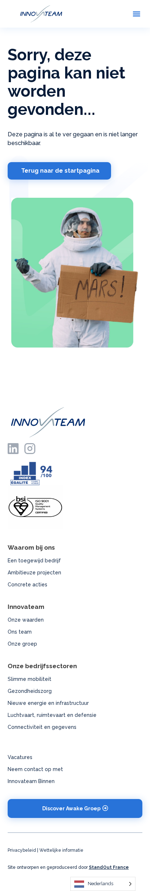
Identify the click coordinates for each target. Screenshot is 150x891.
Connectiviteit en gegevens (42, 727)
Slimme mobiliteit (29, 679)
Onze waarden (26, 620)
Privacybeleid (22, 850)
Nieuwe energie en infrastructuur (48, 703)
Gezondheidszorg (30, 691)
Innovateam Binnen (31, 781)
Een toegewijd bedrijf (34, 560)
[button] (136, 14)
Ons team (20, 632)
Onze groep (22, 644)
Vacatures (20, 757)
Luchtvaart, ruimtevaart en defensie (52, 715)
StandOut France (109, 867)
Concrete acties (27, 584)
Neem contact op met (35, 769)
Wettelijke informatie (61, 850)
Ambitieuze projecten (34, 572)
